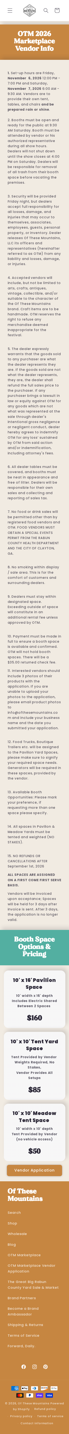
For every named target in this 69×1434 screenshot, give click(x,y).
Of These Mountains (34, 1403)
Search (14, 1212)
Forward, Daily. (21, 1346)
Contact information (37, 1423)
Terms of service (50, 1416)
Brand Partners (22, 1298)
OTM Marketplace (24, 1255)
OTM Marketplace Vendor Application (32, 1268)
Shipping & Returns (25, 1324)
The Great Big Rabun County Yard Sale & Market (33, 1284)
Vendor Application (34, 1170)
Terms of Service (23, 1335)
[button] (9, 10)
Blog (12, 1244)
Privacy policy (21, 1416)
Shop (12, 1223)
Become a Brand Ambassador (23, 1311)
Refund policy (45, 1409)
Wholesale (17, 1233)
